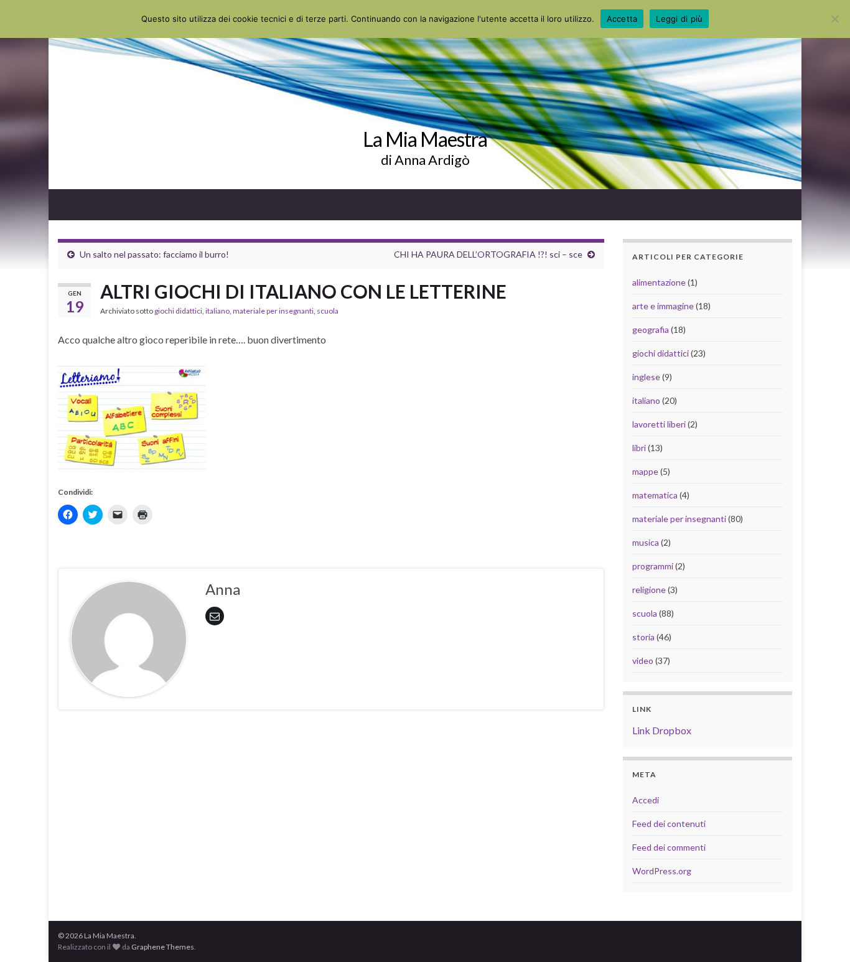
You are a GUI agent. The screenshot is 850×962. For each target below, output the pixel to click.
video (642, 660)
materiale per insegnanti (273, 310)
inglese (646, 376)
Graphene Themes (162, 946)
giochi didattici (178, 310)
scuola (328, 310)
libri (639, 447)
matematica (655, 495)
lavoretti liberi (659, 424)
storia (643, 637)
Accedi (645, 800)
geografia (650, 329)
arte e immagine (663, 306)
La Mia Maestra (425, 139)
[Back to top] (822, 934)
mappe (645, 471)
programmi (652, 566)
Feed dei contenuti (669, 823)
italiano (217, 310)
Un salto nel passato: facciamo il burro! (154, 254)
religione (649, 589)
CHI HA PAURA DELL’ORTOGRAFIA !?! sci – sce (488, 254)
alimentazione (659, 282)
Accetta (622, 19)
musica (645, 542)
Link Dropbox (661, 730)
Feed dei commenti (669, 847)
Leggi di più (679, 19)
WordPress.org (661, 871)
